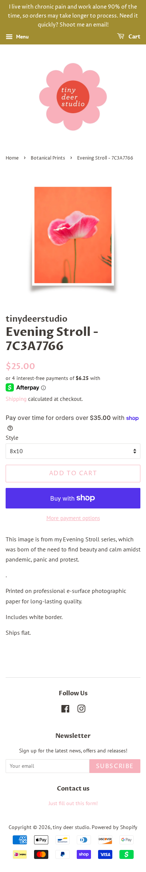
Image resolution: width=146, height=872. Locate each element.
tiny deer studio (71, 827)
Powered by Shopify (114, 827)
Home (12, 158)
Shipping (16, 398)
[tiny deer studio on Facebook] (65, 710)
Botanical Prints (48, 158)
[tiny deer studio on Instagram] (81, 710)
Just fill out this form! (73, 803)
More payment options (73, 518)
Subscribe (115, 766)
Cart (133, 37)
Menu (22, 37)
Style (12, 437)
